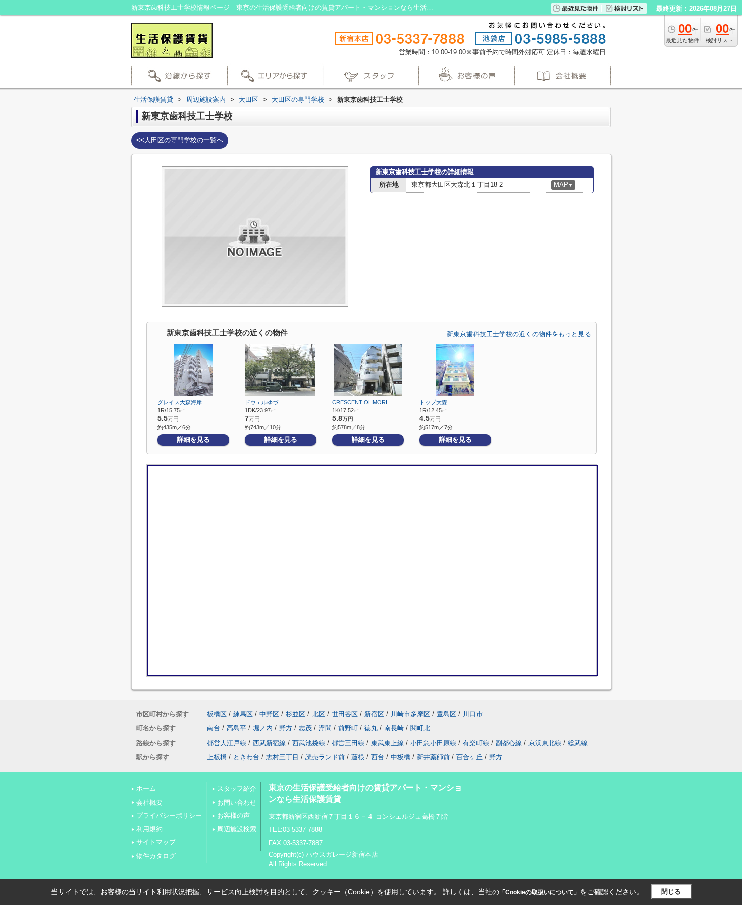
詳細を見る (193, 439)
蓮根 (357, 757)
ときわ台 (246, 757)
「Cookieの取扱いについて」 (539, 892)
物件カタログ (156, 856)
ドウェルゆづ (261, 402)
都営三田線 (348, 743)
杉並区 (295, 714)
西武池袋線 (308, 743)
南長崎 (394, 728)
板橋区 (217, 714)
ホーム (146, 789)
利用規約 (149, 829)
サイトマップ (156, 842)
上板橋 (217, 757)
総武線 (578, 743)
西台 (377, 757)
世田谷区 (345, 714)
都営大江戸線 (226, 743)
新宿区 (374, 714)
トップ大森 (433, 402)
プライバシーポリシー (169, 815)
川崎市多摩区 (410, 714)
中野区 (269, 714)
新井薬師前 (433, 757)
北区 (318, 714)
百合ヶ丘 (469, 757)
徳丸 (371, 728)
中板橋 (400, 757)
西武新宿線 (269, 743)
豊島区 (446, 714)
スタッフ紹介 (236, 789)
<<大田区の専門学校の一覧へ (179, 140)
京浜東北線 (544, 743)
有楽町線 (476, 743)
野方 (285, 728)
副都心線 (509, 743)
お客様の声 (233, 815)
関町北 (420, 728)
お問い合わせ (236, 802)
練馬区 (243, 714)
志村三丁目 (282, 757)
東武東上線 (387, 743)
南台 (213, 728)
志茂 (305, 728)
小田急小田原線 (433, 743)
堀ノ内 (263, 728)
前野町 (348, 728)
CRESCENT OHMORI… (362, 402)
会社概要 (149, 802)
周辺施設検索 (236, 829)
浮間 (325, 728)
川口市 (473, 714)
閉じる (671, 891)
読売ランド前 (325, 757)
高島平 (236, 728)
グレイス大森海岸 (179, 402)
